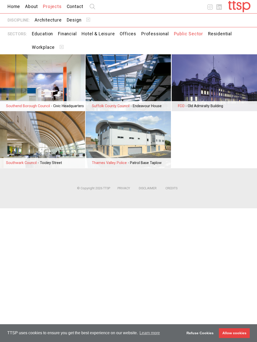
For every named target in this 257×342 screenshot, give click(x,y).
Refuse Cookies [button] (200, 333)
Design (74, 20)
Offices (128, 33)
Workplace (43, 47)
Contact (75, 6)
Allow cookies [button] (234, 333)
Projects (52, 6)
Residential (220, 33)
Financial (67, 33)
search (92, 6)
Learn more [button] (150, 333)
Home (14, 6)
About (31, 6)
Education (42, 33)
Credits (171, 188)
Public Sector (188, 33)
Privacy (123, 188)
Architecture (48, 20)
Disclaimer (148, 188)
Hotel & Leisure (98, 33)
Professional (155, 33)
